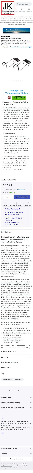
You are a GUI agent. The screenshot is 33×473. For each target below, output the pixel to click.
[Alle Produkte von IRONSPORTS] (5, 36)
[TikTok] (19, 391)
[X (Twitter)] (14, 391)
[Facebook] (10, 391)
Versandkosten (21, 189)
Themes (4, 454)
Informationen (6, 398)
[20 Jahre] (16, 30)
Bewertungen (5, 367)
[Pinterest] (23, 391)
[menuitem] (12, 379)
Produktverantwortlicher (9, 362)
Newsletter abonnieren (9, 449)
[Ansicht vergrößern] (16, 64)
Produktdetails (6, 232)
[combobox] (23, 4)
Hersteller (4, 357)
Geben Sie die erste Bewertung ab (21, 47)
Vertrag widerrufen (16, 459)
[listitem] (16, 64)
